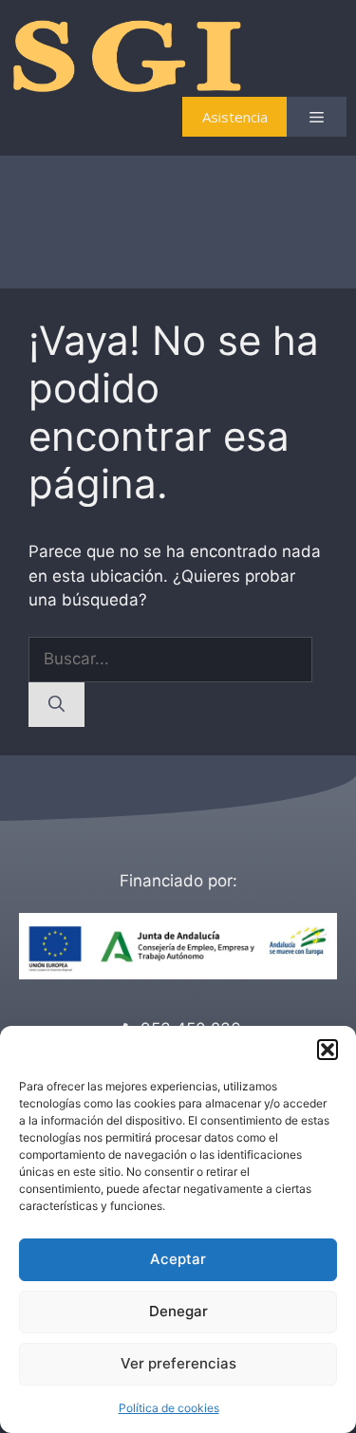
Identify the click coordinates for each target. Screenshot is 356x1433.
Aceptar (178, 1259)
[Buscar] (56, 705)
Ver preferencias (178, 1363)
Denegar (178, 1311)
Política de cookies (169, 1408)
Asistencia (235, 116)
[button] (327, 1049)
